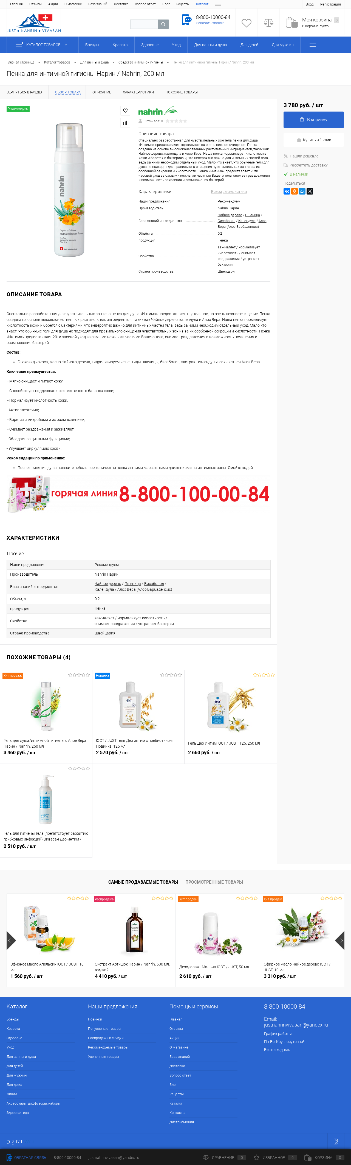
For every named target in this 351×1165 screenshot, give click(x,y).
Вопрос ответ (145, 4)
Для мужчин (17, 1075)
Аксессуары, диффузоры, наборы (34, 1103)
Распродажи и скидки (105, 1038)
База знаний (97, 4)
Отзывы (35, 4)
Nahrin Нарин (228, 208)
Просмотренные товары (214, 882)
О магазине (73, 4)
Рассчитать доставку (309, 165)
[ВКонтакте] (287, 191)
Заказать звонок (210, 23)
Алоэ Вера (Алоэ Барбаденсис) (144, 589)
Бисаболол (226, 221)
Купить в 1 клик (317, 140)
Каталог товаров (43, 45)
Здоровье (14, 1038)
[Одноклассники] (294, 191)
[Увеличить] (69, 190)
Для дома (14, 1085)
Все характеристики (229, 191)
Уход (10, 1047)
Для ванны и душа (21, 1057)
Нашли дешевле (304, 156)
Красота (13, 1029)
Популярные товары (104, 1029)
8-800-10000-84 (67, 1157)
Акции (53, 4)
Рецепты (182, 4)
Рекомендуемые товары (108, 1047)
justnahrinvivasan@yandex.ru (296, 1025)
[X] (310, 191)
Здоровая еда (18, 1113)
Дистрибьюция (181, 1122)
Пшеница (252, 215)
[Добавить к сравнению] (125, 123)
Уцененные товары (103, 1057)
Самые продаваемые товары (143, 882)
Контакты (177, 1113)
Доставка (121, 4)
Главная (16, 4)
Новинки (95, 1019)
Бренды (13, 1019)
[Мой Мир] (302, 191)
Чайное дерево (230, 215)
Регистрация (330, 4)
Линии (12, 1094)
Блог (166, 4)
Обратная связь (29, 1157)
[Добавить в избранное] (125, 111)
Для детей (15, 1066)
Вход (309, 4)
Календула (247, 221)
